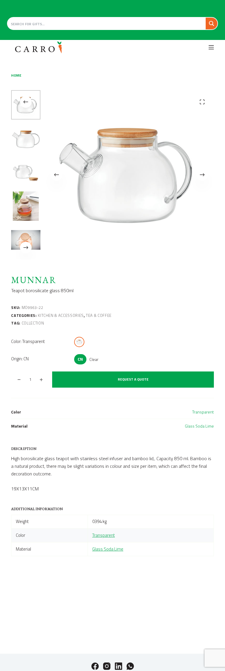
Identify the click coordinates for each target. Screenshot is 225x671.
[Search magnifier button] (211, 23)
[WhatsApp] (130, 666)
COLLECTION (33, 323)
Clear (93, 359)
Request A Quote (133, 379)
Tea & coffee (99, 315)
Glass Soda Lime (199, 426)
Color (28, 341)
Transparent (203, 412)
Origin (20, 358)
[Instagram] (106, 666)
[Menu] (211, 47)
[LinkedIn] (118, 666)
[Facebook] (95, 666)
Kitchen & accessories (61, 315)
